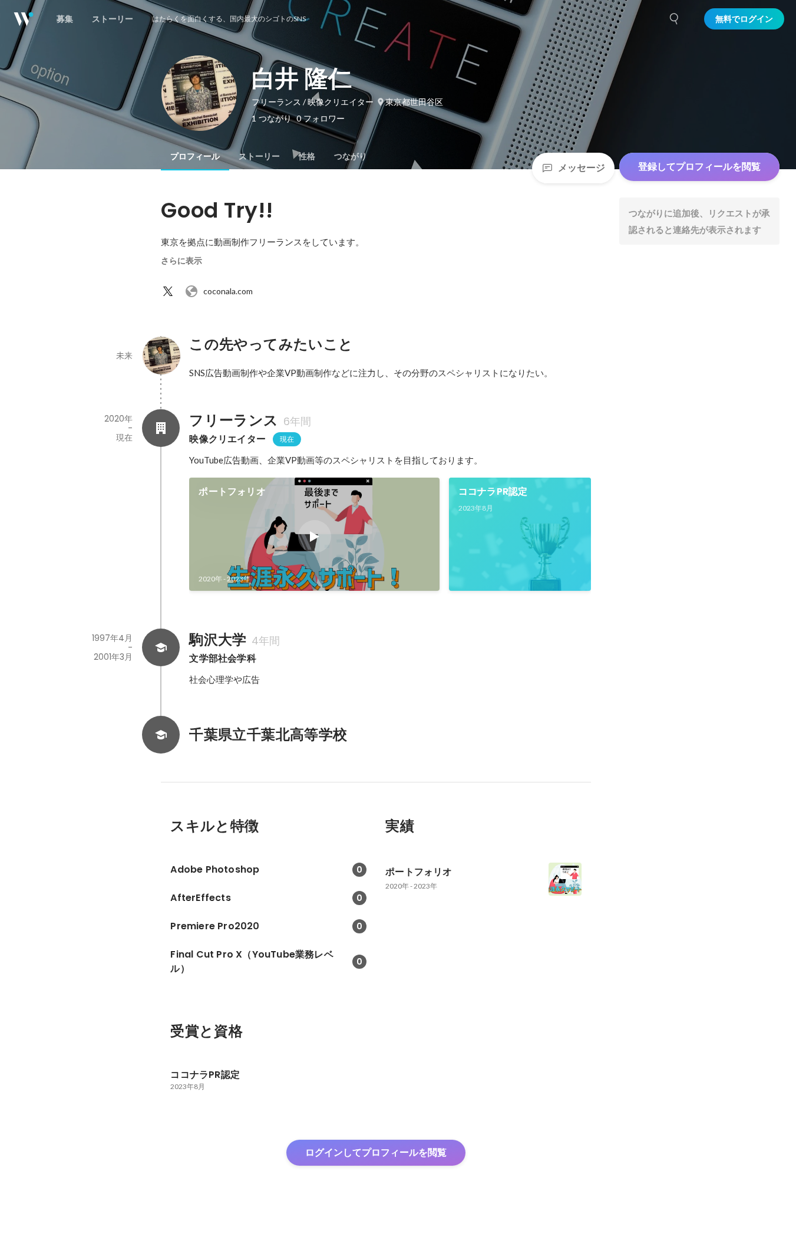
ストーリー (259, 156)
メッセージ (581, 168)
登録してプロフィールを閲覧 (699, 166)
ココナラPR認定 (493, 491)
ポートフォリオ (232, 491)
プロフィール (195, 156)
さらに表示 (181, 261)
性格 (307, 156)
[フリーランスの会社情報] (161, 428)
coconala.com (228, 291)
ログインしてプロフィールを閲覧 (376, 1152)
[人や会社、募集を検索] (674, 19)
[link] (314, 534)
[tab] (195, 156)
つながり (350, 156)
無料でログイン (744, 19)
